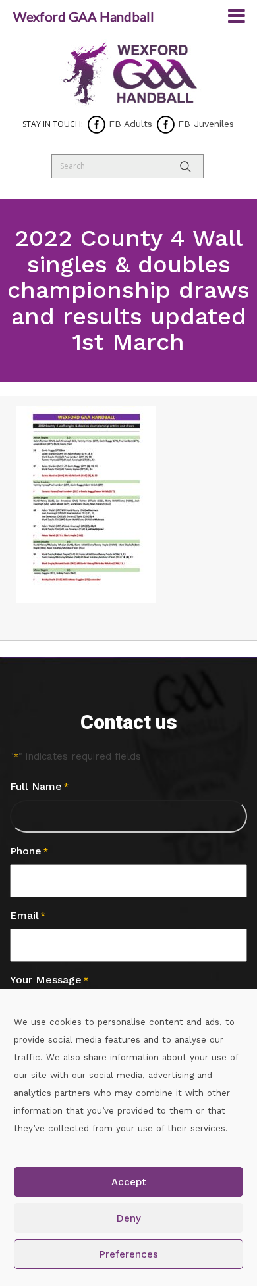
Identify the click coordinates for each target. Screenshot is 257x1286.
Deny (129, 1218)
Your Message (49, 980)
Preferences (129, 1254)
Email (27, 915)
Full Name (39, 786)
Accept (128, 1182)
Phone (29, 851)
